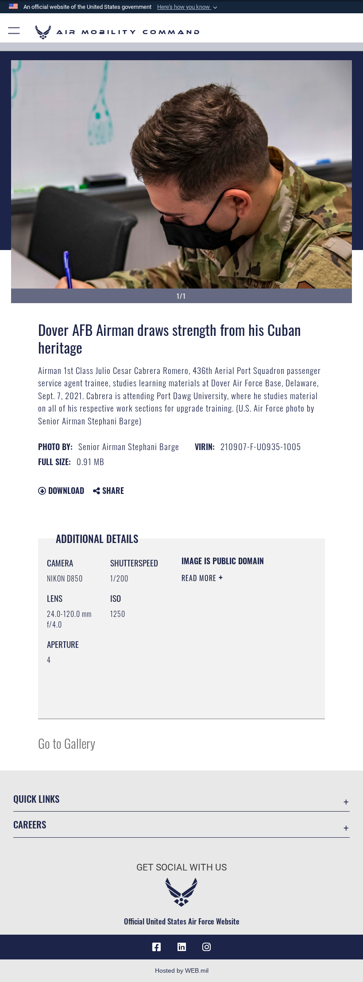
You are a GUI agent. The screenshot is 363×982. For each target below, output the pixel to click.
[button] (188, 7)
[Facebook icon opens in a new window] (156, 947)
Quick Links (36, 798)
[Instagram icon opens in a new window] (206, 947)
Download (65, 490)
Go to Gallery (66, 742)
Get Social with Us (181, 867)
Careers (29, 824)
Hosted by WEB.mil (182, 970)
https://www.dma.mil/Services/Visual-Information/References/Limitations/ (235, 690)
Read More (200, 578)
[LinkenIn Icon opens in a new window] (181, 947)
